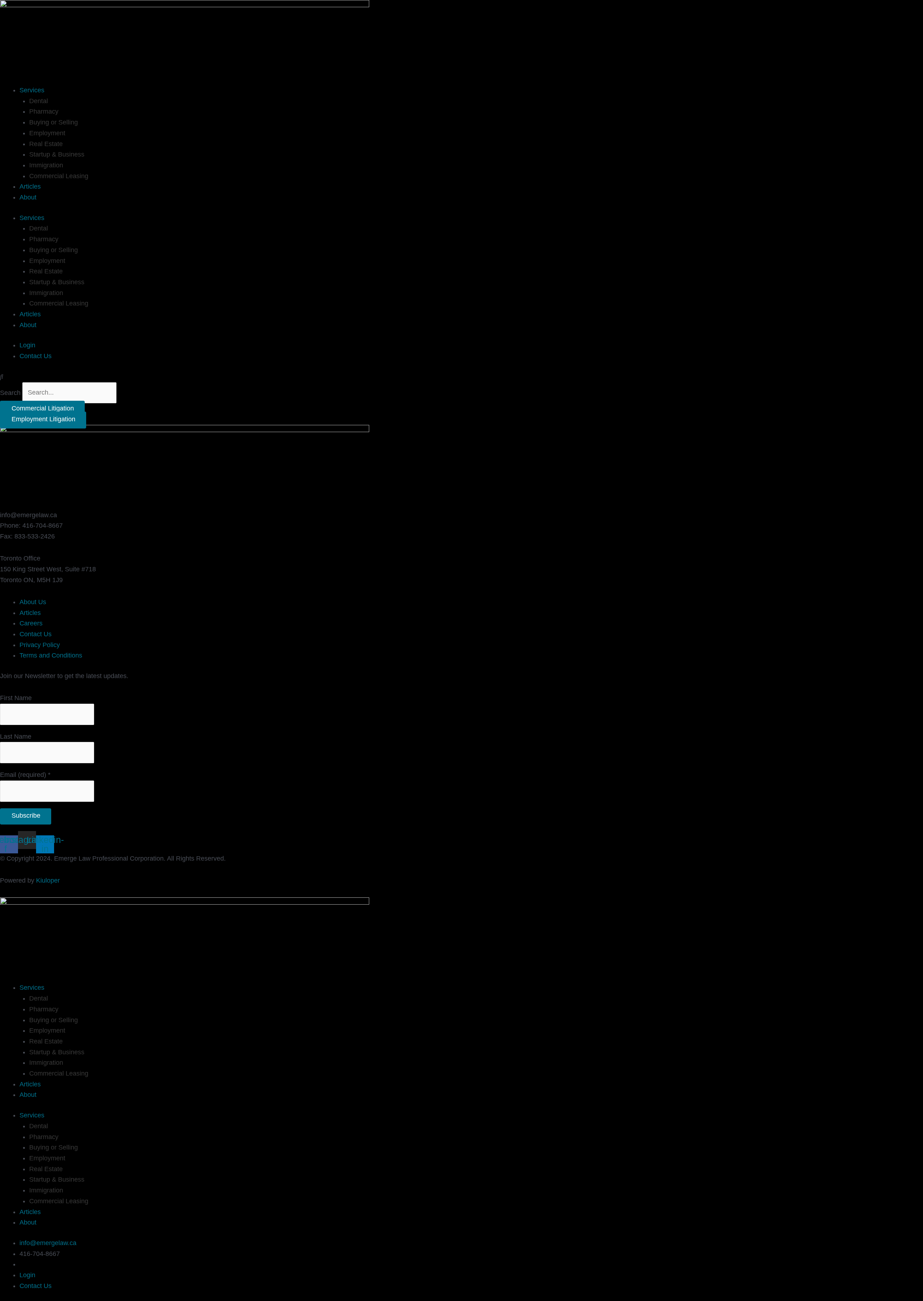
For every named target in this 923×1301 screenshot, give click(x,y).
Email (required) (25, 774)
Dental (38, 101)
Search (10, 392)
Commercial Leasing (58, 176)
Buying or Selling (53, 122)
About (27, 197)
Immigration (46, 165)
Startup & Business (56, 154)
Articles (30, 186)
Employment (47, 133)
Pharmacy (43, 111)
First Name (16, 698)
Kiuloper (48, 880)
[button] (461, 377)
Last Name (15, 736)
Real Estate (46, 144)
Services (31, 90)
